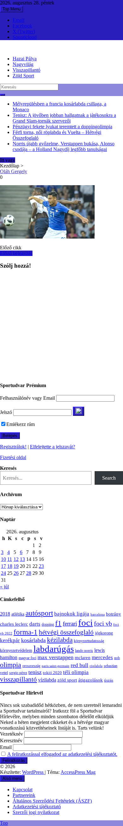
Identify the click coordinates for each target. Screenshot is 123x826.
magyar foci (27, 658)
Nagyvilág (23, 64)
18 (9, 566)
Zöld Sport (23, 75)
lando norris (84, 650)
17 (3, 566)
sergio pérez (18, 673)
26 (16, 573)
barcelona (98, 614)
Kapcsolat (22, 789)
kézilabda (60, 639)
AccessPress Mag (78, 772)
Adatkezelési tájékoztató (37, 806)
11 (9, 559)
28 (28, 573)
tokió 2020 (52, 673)
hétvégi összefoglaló (66, 632)
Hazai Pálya (25, 58)
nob (117, 658)
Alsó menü (12, 778)
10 (3, 559)
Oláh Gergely (13, 171)
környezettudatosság (89, 641)
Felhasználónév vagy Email (27, 398)
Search (109, 478)
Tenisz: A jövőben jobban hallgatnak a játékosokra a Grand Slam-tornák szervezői (64, 118)
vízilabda (47, 680)
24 (3, 573)
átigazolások (90, 680)
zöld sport (67, 680)
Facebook (22, 25)
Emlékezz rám (20, 424)
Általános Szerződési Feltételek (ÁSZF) (52, 801)
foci (85, 622)
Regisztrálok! (13, 446)
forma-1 (26, 632)
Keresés (8, 468)
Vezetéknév (11, 734)
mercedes (102, 657)
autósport (39, 613)
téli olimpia (76, 672)
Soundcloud (25, 37)
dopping (48, 625)
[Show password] (78, 411)
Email (18, 20)
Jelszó (6, 412)
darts (34, 624)
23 (41, 566)
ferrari (70, 623)
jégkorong (104, 633)
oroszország (31, 666)
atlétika (17, 614)
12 (16, 559)
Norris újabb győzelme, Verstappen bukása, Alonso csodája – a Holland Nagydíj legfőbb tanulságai (63, 146)
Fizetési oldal (13, 457)
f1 (58, 623)
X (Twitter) (24, 31)
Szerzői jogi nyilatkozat (36, 812)
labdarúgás (53, 649)
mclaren (83, 657)
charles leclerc (14, 624)
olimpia (10, 665)
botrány (113, 613)
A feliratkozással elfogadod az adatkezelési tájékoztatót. (62, 754)
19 (16, 566)
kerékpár (10, 640)
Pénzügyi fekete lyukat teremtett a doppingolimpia (62, 126)
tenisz (35, 672)
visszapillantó (18, 679)
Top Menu (11, 9)
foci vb (103, 623)
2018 (5, 614)
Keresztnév (11, 740)
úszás (108, 680)
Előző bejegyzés (16, 253)
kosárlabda (33, 640)
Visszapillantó (26, 70)
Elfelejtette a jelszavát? (52, 446)
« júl (4, 586)
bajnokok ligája (71, 614)
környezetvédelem (16, 650)
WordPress (33, 772)
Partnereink (24, 795)
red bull (79, 665)
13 (22, 559)
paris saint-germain (55, 666)
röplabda (96, 666)
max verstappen (55, 657)
